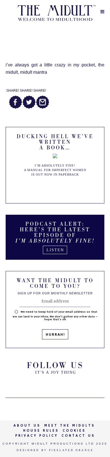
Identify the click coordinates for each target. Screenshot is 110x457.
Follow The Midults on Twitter (41, 384)
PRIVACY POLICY (36, 435)
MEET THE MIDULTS (69, 425)
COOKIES (74, 430)
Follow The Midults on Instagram (69, 384)
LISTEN (55, 250)
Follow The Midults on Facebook (55, 384)
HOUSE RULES (41, 430)
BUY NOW (55, 188)
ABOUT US (27, 425)
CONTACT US (78, 435)
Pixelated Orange (71, 450)
